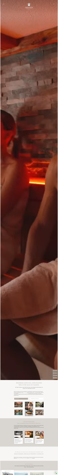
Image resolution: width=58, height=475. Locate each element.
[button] (18, 404)
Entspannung (25, 458)
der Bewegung (21, 458)
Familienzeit (30, 458)
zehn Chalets (25, 392)
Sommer (18, 458)
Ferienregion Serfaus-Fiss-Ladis (23, 393)
